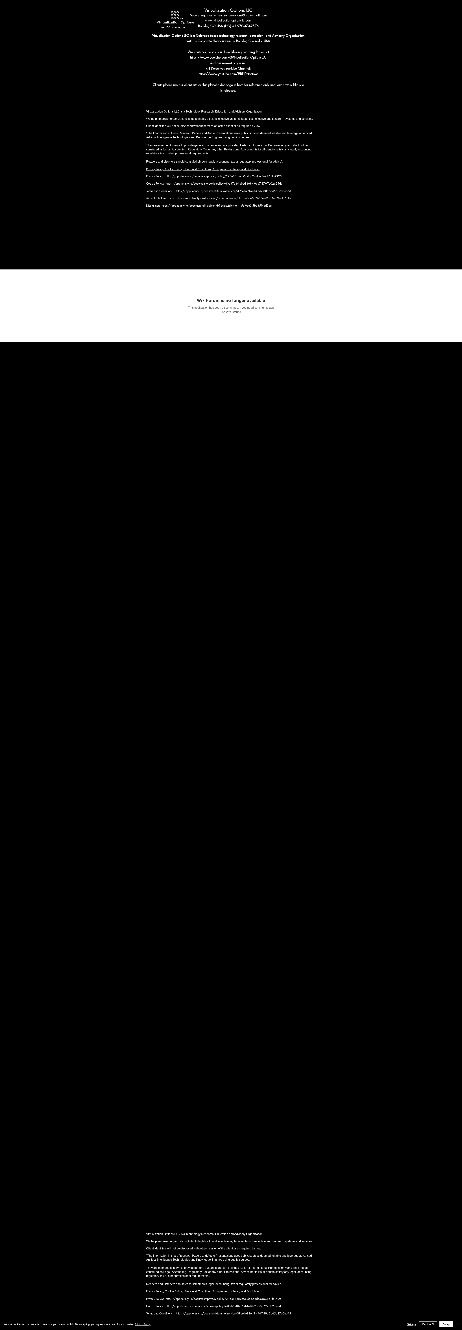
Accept (446, 1324)
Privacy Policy (143, 1324)
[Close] (458, 1324)
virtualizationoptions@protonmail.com (240, 15)
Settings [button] (411, 1324)
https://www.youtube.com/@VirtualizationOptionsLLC (228, 57)
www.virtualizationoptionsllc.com (228, 20)
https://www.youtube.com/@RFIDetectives (228, 74)
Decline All (428, 1324)
